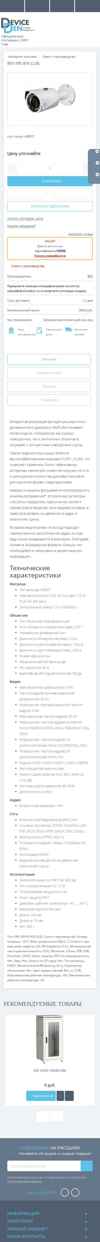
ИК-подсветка (51, 946)
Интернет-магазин (22, 56)
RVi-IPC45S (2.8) (31, 937)
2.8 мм (70, 951)
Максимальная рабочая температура (34, 975)
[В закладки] (60, 1096)
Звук (17, 961)
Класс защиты (42, 956)
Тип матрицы (74, 961)
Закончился (42, 1095)
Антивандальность (75, 956)
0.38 (78, 970)
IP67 (57, 956)
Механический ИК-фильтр (36, 966)
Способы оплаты (49, 373)
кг (72, 970)
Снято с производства (59, 937)
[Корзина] (91, 29)
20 (38, 946)
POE (79, 951)
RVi (17, 937)
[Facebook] (65, 1193)
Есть (65, 946)
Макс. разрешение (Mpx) (48, 941)
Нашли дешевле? (21, 226)
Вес (66, 970)
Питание (13, 956)
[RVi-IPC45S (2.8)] (50, 98)
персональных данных (24, 1181)
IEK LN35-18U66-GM (50, 1070)
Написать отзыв (80, 234)
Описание (49, 359)
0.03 (46, 951)
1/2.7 (25, 941)
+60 (64, 975)
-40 (42, 980)
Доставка (49, 386)
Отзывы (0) (49, 400)
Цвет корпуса (42, 970)
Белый (58, 970)
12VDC (26, 956)
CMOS (11, 966)
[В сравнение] (69, 1096)
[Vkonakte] (75, 1193)
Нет (10, 961)
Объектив (57, 951)
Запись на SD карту (42, 961)
